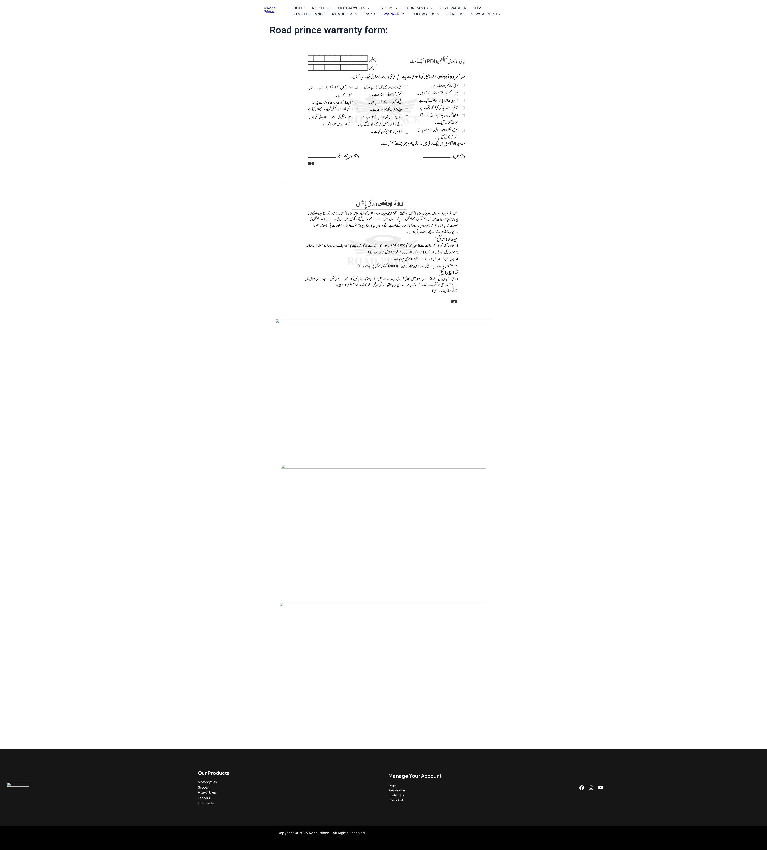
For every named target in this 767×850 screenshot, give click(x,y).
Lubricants (206, 803)
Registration (396, 790)
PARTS (370, 14)
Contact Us (396, 795)
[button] (367, 8)
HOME (298, 8)
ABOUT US (321, 8)
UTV (477, 8)
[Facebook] (581, 787)
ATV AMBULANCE (309, 14)
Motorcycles (207, 782)
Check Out (395, 800)
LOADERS (385, 8)
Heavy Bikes (207, 793)
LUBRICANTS (416, 8)
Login (392, 785)
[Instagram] (591, 787)
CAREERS (455, 14)
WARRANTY (394, 14)
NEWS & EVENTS (485, 14)
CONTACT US (423, 14)
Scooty (203, 787)
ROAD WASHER (452, 8)
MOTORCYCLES (351, 8)
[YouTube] (600, 787)
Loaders (204, 798)
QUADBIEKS (342, 14)
